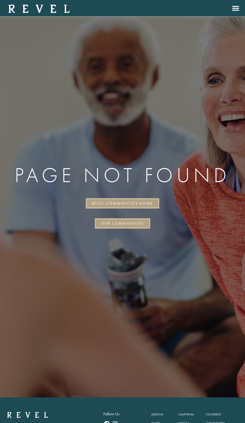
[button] (235, 8)
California (186, 414)
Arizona (157, 414)
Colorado (213, 414)
